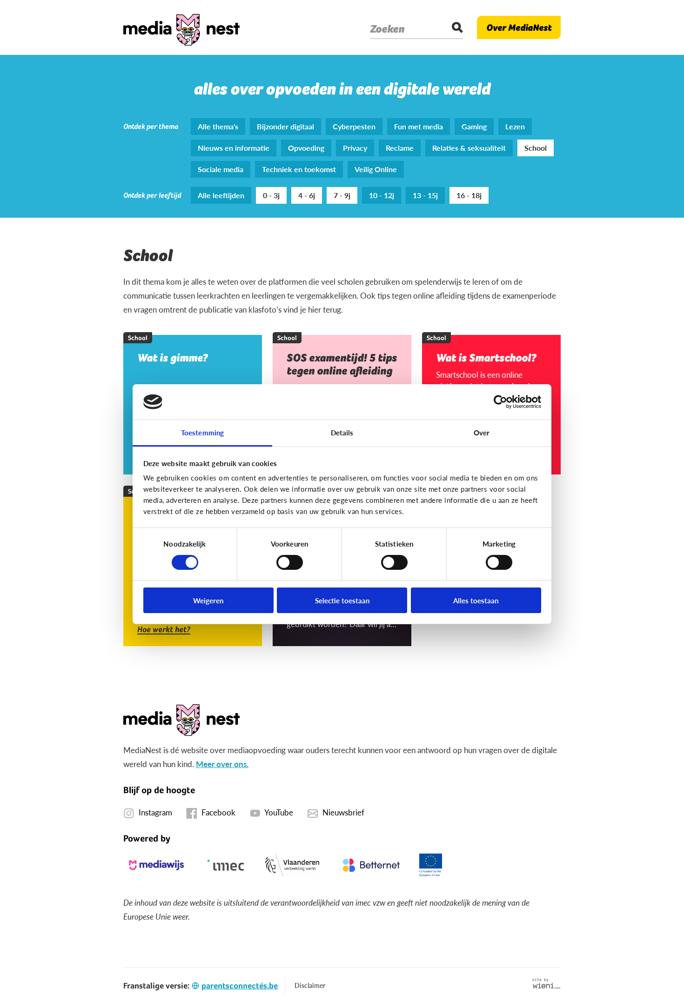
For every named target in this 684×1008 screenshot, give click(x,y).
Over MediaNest (518, 27)
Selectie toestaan (342, 600)
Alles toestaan (475, 600)
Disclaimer (310, 985)
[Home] (181, 27)
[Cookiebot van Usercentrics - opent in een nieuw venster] (500, 402)
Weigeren (208, 600)
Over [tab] (482, 432)
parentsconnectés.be (239, 985)
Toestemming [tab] (202, 432)
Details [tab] (342, 432)
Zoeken (387, 28)
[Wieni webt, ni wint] (546, 983)
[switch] (289, 562)
